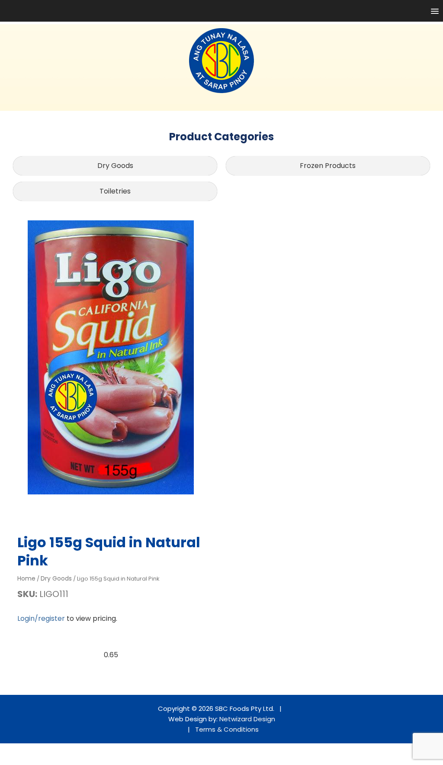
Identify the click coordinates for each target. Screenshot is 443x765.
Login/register (41, 618)
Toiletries (115, 191)
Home (26, 578)
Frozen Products (328, 166)
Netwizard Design (247, 718)
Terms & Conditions (227, 729)
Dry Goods (115, 166)
